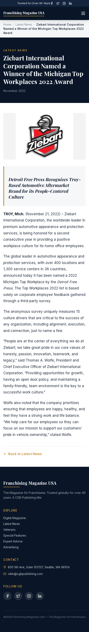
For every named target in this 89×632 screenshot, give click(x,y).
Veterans (9, 529)
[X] (58, 3)
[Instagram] (64, 3)
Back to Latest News (25, 454)
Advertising (11, 547)
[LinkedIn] (70, 3)
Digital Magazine (14, 518)
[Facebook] (51, 3)
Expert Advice (13, 541)
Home (7, 24)
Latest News (24, 24)
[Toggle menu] (83, 13)
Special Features (14, 535)
